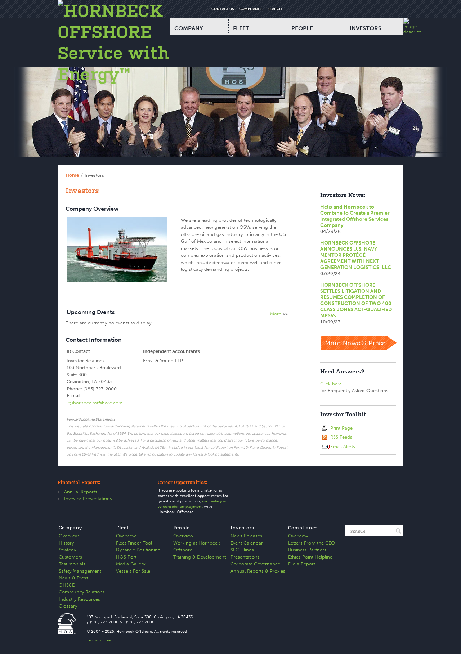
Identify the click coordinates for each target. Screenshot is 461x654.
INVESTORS (365, 28)
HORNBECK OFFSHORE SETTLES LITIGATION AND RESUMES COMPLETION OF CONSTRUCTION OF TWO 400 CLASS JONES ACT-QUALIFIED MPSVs (356, 300)
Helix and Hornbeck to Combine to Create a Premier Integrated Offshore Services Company (355, 216)
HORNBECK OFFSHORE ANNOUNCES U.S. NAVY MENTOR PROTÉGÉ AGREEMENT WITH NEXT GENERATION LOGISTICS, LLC (355, 255)
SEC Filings (242, 549)
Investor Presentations (88, 498)
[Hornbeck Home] (114, 42)
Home (72, 175)
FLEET (241, 28)
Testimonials (72, 563)
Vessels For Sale (133, 571)
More (275, 314)
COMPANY (188, 28)
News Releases (246, 535)
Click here (331, 383)
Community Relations (82, 592)
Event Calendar (246, 543)
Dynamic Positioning (138, 549)
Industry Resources (79, 599)
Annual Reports (80, 491)
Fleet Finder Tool (134, 543)
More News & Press (355, 342)
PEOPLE (302, 28)
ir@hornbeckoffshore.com (95, 403)
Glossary (68, 606)
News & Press (73, 578)
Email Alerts (342, 446)
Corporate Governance (255, 563)
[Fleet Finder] (412, 26)
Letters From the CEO (311, 543)
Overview (69, 535)
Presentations (245, 557)
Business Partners (307, 549)
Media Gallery (130, 563)
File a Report (301, 563)
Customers (70, 557)
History (66, 543)
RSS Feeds (341, 437)
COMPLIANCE (251, 9)
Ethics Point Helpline (310, 557)
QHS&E (67, 585)
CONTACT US (222, 9)
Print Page (341, 428)
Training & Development (199, 557)
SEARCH (275, 9)
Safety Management (80, 571)
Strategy (67, 549)
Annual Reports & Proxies (257, 571)
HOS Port (126, 557)
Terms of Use (99, 640)
